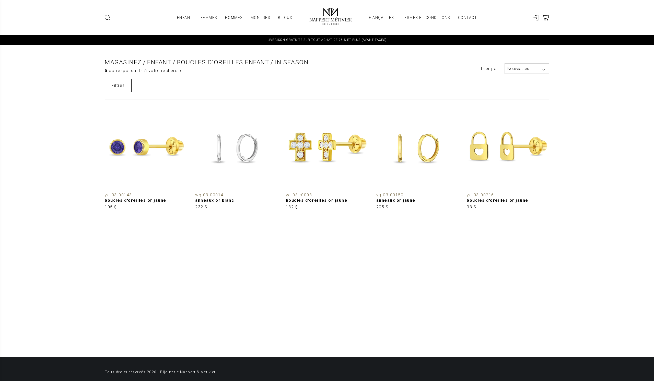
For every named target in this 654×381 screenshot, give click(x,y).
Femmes (209, 18)
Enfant (185, 18)
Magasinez (123, 62)
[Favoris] (108, 186)
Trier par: (489, 68)
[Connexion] (536, 18)
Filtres (118, 85)
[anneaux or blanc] (236, 159)
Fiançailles (381, 18)
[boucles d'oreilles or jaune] (146, 159)
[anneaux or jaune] (417, 159)
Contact (467, 18)
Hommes (234, 18)
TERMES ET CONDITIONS (426, 18)
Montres (261, 18)
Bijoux (285, 18)
